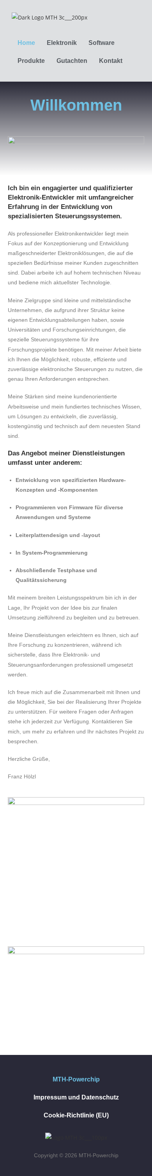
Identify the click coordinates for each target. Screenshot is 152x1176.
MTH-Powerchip (76, 1079)
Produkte (31, 60)
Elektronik (62, 42)
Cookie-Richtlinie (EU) (76, 1115)
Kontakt (110, 60)
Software (101, 42)
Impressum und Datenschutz (76, 1097)
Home (26, 42)
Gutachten (72, 60)
